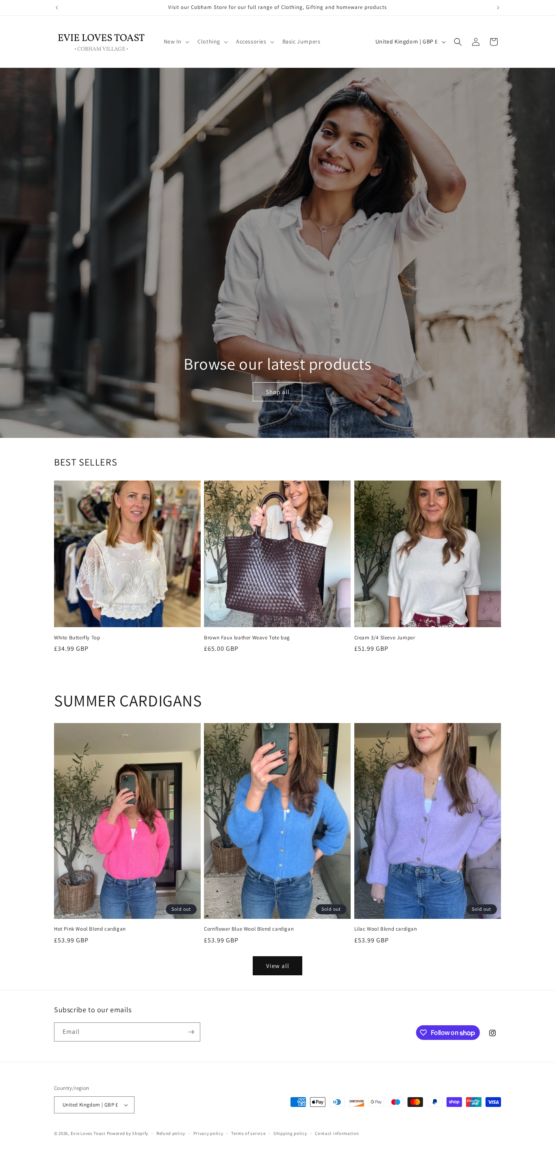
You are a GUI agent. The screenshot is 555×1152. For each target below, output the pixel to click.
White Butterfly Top (77, 637)
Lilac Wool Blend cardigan (385, 929)
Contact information (337, 1133)
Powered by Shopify (128, 1133)
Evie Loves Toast (88, 1133)
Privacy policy (208, 1133)
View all (277, 966)
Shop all (277, 392)
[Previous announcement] (57, 7)
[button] (176, 41)
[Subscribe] (191, 1032)
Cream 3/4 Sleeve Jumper (384, 637)
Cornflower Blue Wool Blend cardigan (249, 929)
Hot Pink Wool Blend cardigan (90, 929)
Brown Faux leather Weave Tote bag (247, 637)
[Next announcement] (498, 7)
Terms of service (248, 1133)
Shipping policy (290, 1133)
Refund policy (170, 1133)
